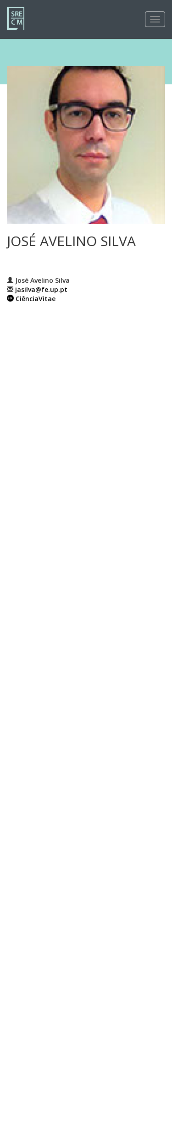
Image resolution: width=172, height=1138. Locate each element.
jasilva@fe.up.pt (41, 289)
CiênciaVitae (35, 298)
